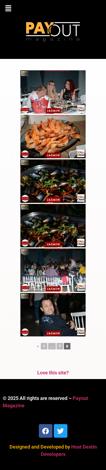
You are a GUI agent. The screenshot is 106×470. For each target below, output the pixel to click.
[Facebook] (45, 431)
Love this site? (53, 373)
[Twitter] (60, 431)
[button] (53, 9)
